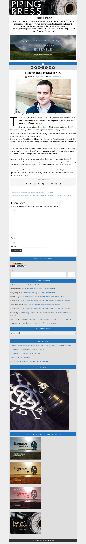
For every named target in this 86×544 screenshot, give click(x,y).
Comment (15, 210)
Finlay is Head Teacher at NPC (43, 72)
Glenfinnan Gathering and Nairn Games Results (39, 293)
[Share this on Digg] (51, 184)
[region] (43, 47)
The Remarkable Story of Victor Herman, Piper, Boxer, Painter (43, 297)
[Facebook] (35, 67)
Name (13, 238)
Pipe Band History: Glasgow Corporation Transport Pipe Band (51, 319)
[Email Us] (53, 67)
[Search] (71, 274)
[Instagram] (46, 67)
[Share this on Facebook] (30, 184)
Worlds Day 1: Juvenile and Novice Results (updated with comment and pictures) (42, 301)
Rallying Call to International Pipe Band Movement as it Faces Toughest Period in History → (44, 195)
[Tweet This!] (26, 184)
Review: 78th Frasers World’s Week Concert (39, 289)
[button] (43, 47)
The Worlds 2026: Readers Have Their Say (25, 353)
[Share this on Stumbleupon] (47, 184)
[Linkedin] (42, 67)
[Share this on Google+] (34, 184)
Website (14, 246)
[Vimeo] (50, 67)
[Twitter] (32, 67)
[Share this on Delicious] (60, 184)
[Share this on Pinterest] (39, 184)
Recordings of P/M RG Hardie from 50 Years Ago (39, 323)
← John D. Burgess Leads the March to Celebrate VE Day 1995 (32, 193)
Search (12, 270)
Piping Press (43, 18)
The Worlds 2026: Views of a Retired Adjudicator (27, 349)
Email (13, 242)
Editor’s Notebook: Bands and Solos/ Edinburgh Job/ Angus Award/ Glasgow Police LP (40, 345)
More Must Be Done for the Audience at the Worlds (42, 305)
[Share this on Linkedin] (55, 184)
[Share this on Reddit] (43, 184)
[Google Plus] (39, 67)
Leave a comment (54, 77)
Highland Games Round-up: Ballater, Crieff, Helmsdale (29, 361)
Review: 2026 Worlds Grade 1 (30, 285)
